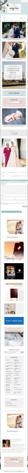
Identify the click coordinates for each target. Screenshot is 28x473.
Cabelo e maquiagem (16, 360)
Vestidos (8, 392)
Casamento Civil (9, 362)
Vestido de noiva (18, 389)
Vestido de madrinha (8, 390)
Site (15, 198)
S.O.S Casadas (17, 384)
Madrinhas (8, 382)
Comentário (4, 184)
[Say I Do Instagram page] (21, 18)
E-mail (2, 198)
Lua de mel (16, 380)
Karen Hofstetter (13, 470)
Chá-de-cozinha (9, 373)
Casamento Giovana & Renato (11, 211)
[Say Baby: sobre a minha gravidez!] (14, 116)
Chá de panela (17, 371)
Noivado (16, 382)
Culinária (16, 373)
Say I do (15, 387)
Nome (2, 195)
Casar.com (8, 371)
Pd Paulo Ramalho (8, 385)
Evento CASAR (9, 403)
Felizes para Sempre (17, 378)
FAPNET (23, 470)
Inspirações (8, 380)
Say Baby (8, 387)
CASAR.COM (8, 402)
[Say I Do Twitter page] (22, 18)
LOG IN (24, 1)
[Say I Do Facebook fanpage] (24, 18)
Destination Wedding (8, 378)
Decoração (16, 375)
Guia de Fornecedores (11, 405)
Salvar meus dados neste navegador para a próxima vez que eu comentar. (13, 203)
